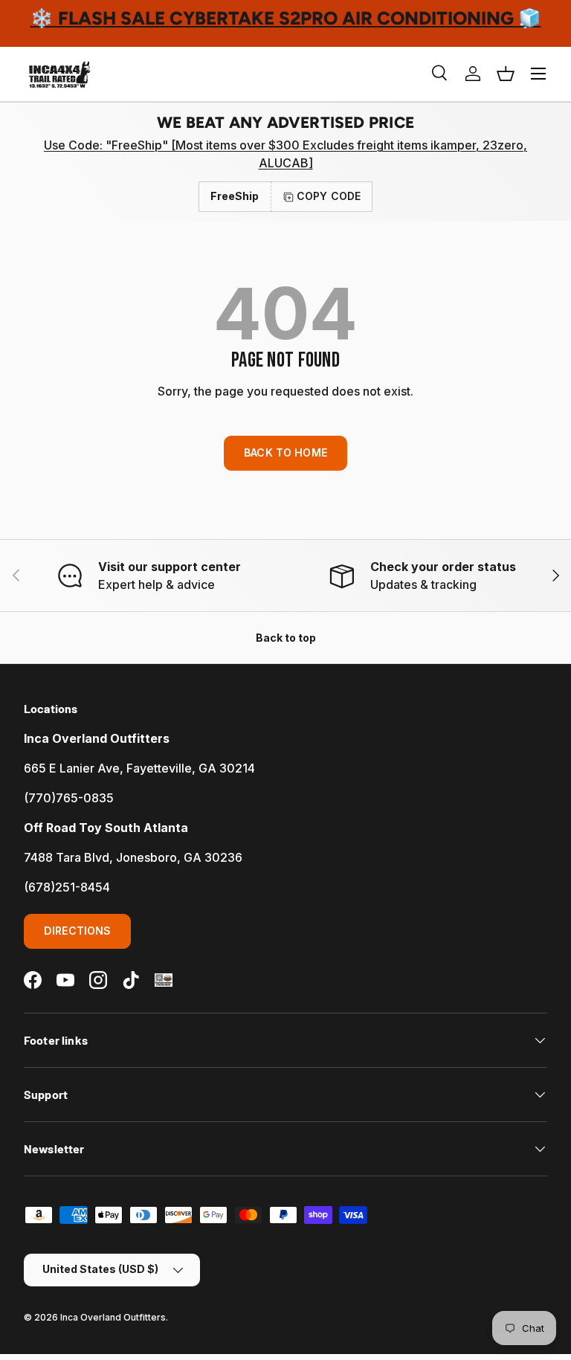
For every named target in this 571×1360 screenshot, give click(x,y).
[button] (505, 73)
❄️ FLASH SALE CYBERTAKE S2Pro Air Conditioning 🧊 (285, 18)
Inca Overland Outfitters (113, 1317)
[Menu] (538, 73)
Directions (77, 930)
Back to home (285, 452)
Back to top (286, 637)
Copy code (329, 196)
